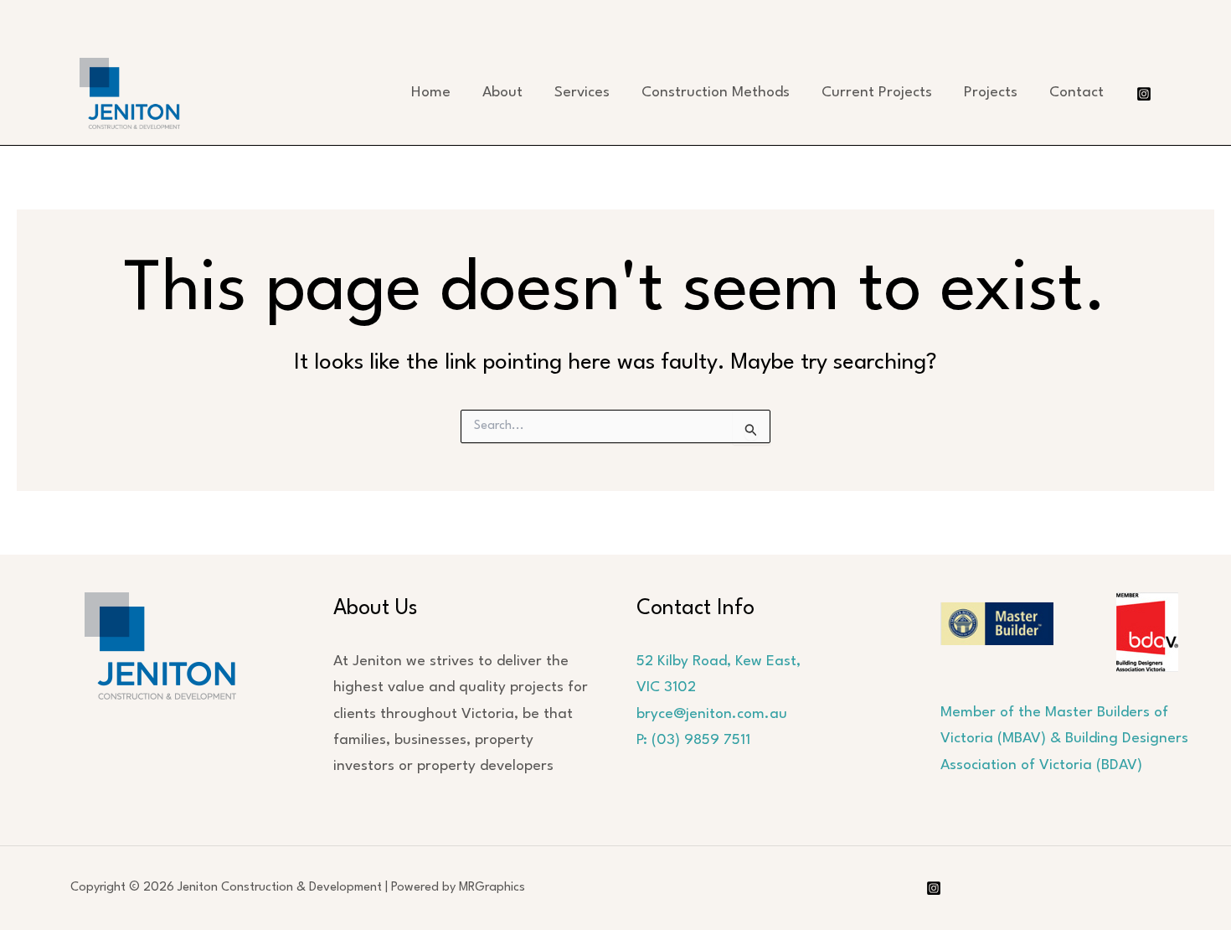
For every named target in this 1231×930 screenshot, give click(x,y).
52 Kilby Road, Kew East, (718, 661)
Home (431, 92)
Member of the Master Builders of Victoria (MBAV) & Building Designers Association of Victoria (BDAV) (1064, 738)
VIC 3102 (666, 687)
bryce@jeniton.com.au (711, 714)
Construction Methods (715, 92)
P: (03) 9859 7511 (693, 740)
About (502, 92)
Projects (990, 92)
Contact (1076, 92)
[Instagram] (1143, 93)
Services (582, 92)
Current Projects (877, 92)
